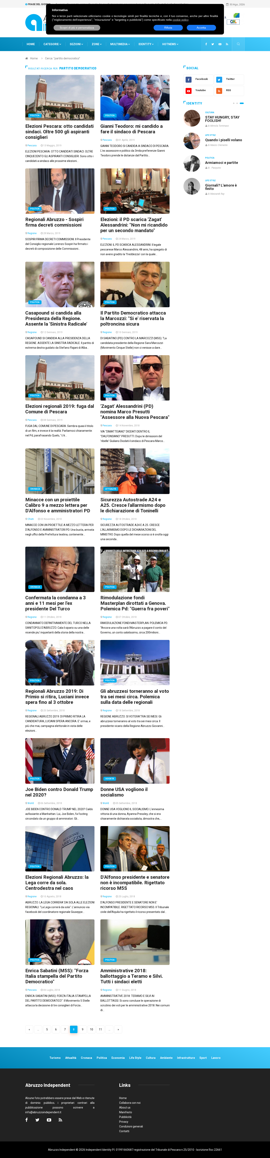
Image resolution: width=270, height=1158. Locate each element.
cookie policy (181, 19)
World (30, 803)
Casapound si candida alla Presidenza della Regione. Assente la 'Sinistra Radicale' (56, 318)
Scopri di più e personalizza (77, 27)
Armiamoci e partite (221, 163)
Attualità (110, 489)
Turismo (55, 1057)
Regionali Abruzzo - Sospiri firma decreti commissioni (54, 222)
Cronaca (35, 489)
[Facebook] (206, 44)
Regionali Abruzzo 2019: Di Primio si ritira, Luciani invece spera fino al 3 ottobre (57, 696)
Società (109, 779)
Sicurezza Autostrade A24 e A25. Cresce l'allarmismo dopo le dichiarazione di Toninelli (132, 505)
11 (100, 1029)
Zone (96, 44)
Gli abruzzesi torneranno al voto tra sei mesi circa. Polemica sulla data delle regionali (134, 696)
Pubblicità (125, 1117)
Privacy (123, 1121)
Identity (145, 44)
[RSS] (227, 44)
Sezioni (75, 44)
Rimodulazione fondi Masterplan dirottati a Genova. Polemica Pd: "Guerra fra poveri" (135, 603)
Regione (32, 233)
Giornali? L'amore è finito (221, 187)
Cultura (209, 112)
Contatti (124, 1131)
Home (31, 44)
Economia (118, 1057)
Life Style (210, 135)
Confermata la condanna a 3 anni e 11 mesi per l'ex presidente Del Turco (55, 603)
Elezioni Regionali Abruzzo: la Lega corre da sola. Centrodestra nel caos (57, 882)
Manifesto (125, 1112)
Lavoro (216, 1057)
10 (91, 1029)
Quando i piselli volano (223, 140)
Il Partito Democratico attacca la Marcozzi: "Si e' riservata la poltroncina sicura (133, 318)
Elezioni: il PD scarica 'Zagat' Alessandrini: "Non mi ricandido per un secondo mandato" (134, 225)
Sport (203, 1057)
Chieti (30, 519)
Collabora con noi (130, 1102)
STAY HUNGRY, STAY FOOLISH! (222, 119)
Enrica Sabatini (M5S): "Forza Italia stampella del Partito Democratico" (56, 976)
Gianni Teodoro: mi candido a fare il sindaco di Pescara (131, 128)
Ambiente (166, 1057)
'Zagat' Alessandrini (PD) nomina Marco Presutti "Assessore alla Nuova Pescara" (134, 411)
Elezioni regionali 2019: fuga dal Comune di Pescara (59, 409)
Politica (35, 115)
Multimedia (119, 44)
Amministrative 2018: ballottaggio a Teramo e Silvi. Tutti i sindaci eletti (131, 976)
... (38, 1029)
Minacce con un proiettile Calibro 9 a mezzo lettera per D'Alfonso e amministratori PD (57, 505)
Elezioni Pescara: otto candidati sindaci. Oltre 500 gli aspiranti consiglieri (59, 131)
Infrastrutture (186, 1057)
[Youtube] (220, 44)
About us (124, 1107)
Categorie (51, 44)
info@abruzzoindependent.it (43, 1112)
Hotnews (169, 44)
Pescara (32, 145)
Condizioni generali (131, 1126)
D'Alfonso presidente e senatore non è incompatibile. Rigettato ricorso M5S (134, 882)
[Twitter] (213, 44)
